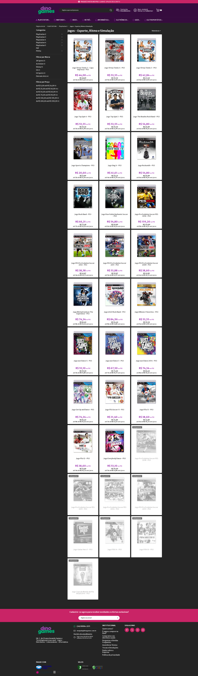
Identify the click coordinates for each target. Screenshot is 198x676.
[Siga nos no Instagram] (143, 630)
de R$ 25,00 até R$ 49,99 (47, 89)
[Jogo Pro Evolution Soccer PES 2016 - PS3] (146, 205)
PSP (37, 48)
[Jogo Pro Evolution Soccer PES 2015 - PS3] (83, 494)
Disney (39, 67)
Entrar (140, 11)
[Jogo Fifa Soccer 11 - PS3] (114, 400)
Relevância (155, 31)
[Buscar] (110, 10)
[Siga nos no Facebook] (127, 630)
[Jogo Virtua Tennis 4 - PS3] (114, 58)
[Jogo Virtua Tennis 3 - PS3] (146, 58)
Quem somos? (107, 629)
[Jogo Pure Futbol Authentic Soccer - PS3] (114, 205)
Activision (40, 64)
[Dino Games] (46, 10)
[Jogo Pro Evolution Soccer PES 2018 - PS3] (146, 449)
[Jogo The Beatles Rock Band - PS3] (146, 107)
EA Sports (40, 73)
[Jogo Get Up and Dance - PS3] (83, 400)
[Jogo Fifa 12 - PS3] (83, 449)
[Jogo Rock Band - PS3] (83, 205)
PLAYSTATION (52, 26)
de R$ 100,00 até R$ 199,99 (47, 98)
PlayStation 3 (63, 26)
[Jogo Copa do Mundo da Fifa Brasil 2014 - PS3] (83, 578)
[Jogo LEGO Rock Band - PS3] (114, 302)
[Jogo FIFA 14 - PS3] (114, 536)
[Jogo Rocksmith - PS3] (146, 156)
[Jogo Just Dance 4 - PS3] (83, 351)
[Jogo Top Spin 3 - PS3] (114, 107)
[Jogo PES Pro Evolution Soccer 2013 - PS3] (146, 494)
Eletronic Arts (42, 76)
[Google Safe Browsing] (98, 667)
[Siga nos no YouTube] (137, 630)
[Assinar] (118, 618)
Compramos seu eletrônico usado (108, 637)
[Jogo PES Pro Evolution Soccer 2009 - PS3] (146, 253)
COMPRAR (87, 66)
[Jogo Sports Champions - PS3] (83, 156)
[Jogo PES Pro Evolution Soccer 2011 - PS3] (114, 253)
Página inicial (40, 26)
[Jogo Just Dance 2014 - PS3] (146, 351)
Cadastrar (149, 11)
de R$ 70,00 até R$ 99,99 (47, 95)
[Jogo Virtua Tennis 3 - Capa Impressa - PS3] (83, 58)
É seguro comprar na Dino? (110, 632)
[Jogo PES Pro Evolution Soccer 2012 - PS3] (83, 253)
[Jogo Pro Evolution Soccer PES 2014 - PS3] (114, 494)
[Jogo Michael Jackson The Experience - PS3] (83, 302)
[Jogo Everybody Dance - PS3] (114, 449)
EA (38, 70)
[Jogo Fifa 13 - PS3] (146, 400)
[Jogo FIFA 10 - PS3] (146, 536)
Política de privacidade (111, 655)
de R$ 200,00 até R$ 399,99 (47, 101)
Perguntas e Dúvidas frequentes (110, 641)
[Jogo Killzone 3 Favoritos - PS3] (146, 302)
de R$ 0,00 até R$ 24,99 (46, 86)
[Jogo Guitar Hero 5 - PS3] (83, 536)
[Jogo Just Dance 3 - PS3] (114, 351)
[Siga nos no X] (132, 630)
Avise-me (146, 469)
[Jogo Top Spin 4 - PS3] (83, 107)
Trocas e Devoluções (110, 648)
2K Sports (40, 61)
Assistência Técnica (109, 645)
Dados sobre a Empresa (107, 651)
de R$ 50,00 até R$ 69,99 (47, 92)
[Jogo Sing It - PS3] (114, 156)
